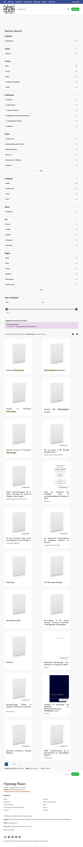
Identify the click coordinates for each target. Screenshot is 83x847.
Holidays (45, 810)
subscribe (75, 774)
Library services (8, 804)
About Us (45, 799)
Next (14, 764)
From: (7, 302)
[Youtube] (8, 837)
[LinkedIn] (19, 837)
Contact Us (7, 802)
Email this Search (33, 768)
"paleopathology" (21, 326)
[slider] (7, 309)
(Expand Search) (32, 326)
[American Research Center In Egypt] (9, 9)
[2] (19, 764)
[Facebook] (12, 837)
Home (5, 799)
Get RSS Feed (19, 768)
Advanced (75, 9)
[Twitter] (16, 837)
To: (43, 302)
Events (45, 807)
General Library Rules (49, 802)
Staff (44, 804)
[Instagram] (5, 837)
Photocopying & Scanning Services (14, 807)
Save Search (46, 768)
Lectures (6, 810)
